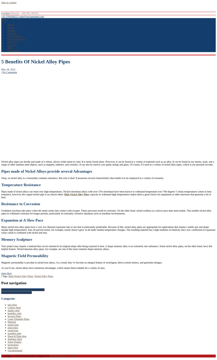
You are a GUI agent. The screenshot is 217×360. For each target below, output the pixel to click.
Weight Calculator (17, 39)
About (11, 27)
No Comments (9, 72)
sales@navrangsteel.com (31, 16)
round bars (13, 330)
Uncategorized (15, 350)
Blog (10, 47)
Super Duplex (15, 342)
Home (11, 25)
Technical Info (15, 36)
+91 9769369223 (10, 16)
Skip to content (8, 2)
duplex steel (14, 310)
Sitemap (74, 356)
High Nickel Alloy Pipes (20, 276)
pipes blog (6, 273)
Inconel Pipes (14, 316)
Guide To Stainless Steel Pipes (16, 292)
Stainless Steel (15, 339)
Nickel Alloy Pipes (43, 276)
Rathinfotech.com (59, 356)
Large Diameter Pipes (18, 319)
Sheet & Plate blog (17, 336)
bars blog (12, 304)
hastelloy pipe (14, 313)
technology (13, 344)
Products (12, 30)
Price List (12, 42)
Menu (4, 19)
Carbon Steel (14, 307)
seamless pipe (14, 333)
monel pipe (13, 324)
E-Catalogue (14, 50)
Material (12, 322)
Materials (12, 33)
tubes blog (13, 347)
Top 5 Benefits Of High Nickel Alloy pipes (22, 289)
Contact (11, 45)
